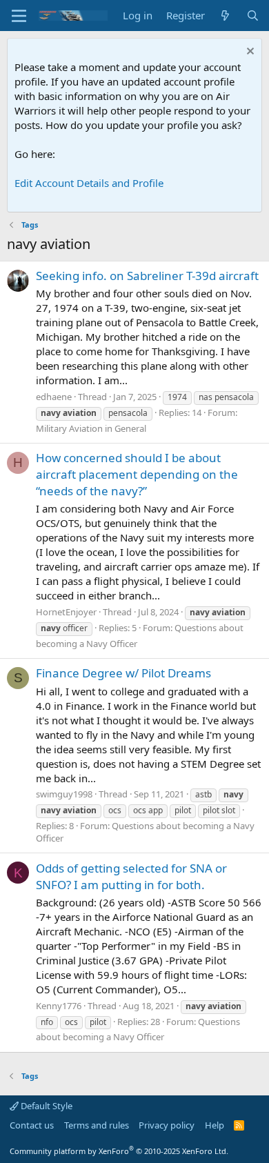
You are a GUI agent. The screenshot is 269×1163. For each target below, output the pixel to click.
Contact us (32, 1125)
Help (214, 1125)
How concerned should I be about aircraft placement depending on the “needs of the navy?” (137, 474)
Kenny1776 (58, 1006)
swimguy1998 (64, 794)
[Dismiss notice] (249, 53)
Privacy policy (167, 1125)
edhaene (54, 396)
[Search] (252, 15)
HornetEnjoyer (66, 612)
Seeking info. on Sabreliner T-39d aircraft (147, 276)
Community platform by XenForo (119, 1151)
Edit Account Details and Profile (88, 183)
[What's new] (225, 15)
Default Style (45, 1106)
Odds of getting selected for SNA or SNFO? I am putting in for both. (131, 876)
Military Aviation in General (91, 428)
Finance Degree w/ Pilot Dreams (123, 673)
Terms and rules (96, 1125)
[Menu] (19, 16)
